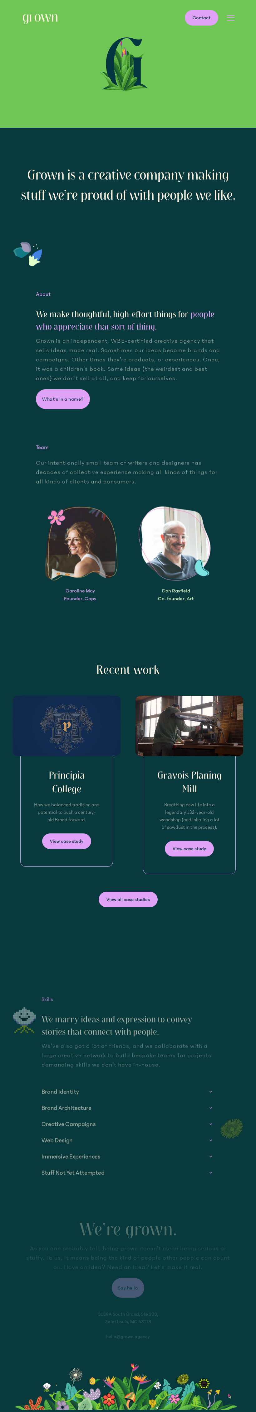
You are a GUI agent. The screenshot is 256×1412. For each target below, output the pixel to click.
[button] (229, 17)
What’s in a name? (63, 399)
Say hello (128, 1287)
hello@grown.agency (128, 1336)
